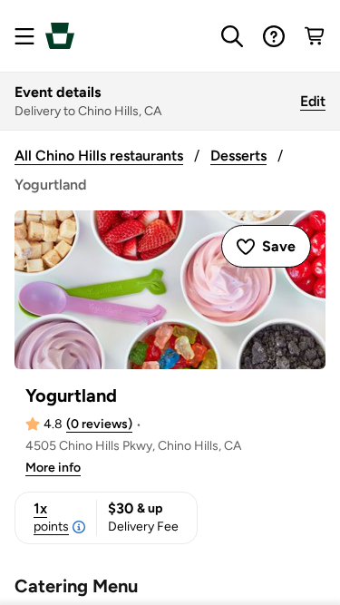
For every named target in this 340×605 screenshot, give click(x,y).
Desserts (238, 155)
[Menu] (24, 36)
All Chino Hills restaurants (99, 155)
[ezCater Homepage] (59, 36)
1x (51, 517)
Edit (312, 101)
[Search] (232, 36)
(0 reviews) (99, 424)
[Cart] (315, 36)
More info (53, 467)
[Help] (274, 36)
